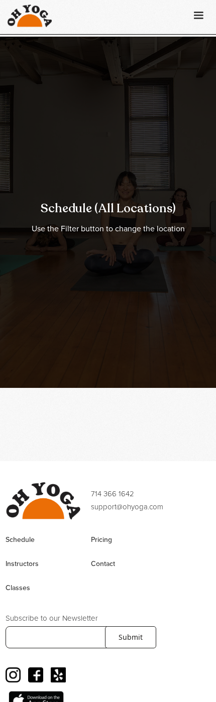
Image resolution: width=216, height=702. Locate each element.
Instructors (22, 564)
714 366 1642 (112, 494)
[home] (27, 16)
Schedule (20, 539)
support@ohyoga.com (127, 507)
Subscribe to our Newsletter (52, 619)
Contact (103, 564)
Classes (18, 588)
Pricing (101, 539)
